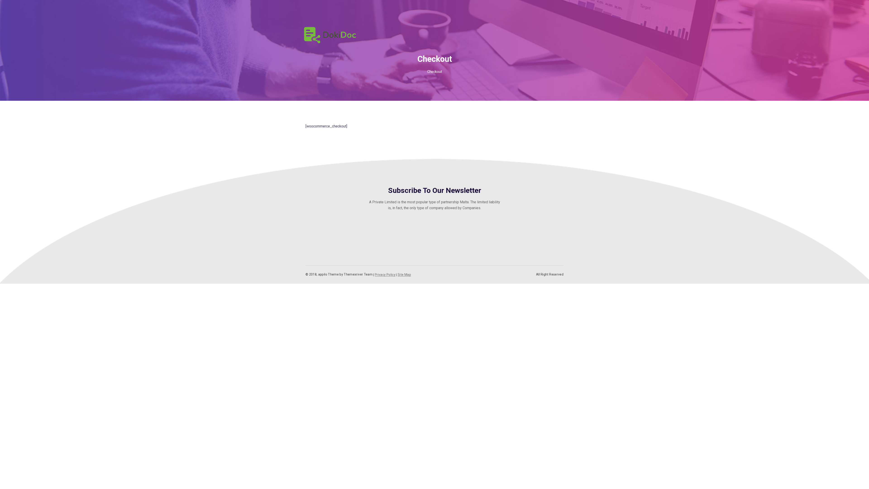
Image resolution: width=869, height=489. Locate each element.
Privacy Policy (385, 274)
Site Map (404, 274)
